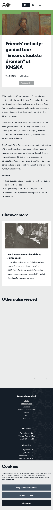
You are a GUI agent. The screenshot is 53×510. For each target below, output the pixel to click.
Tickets (26, 401)
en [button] (25, 5)
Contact (26, 418)
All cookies (26, 503)
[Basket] (34, 5)
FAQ (26, 415)
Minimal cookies (26, 495)
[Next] (46, 379)
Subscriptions (26, 404)
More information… (8, 479)
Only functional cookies (26, 487)
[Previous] (34, 379)
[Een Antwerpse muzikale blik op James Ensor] (26, 235)
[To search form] (41, 5)
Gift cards (26, 407)
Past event (25, 83)
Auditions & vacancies (26, 410)
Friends (26, 412)
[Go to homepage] (7, 4)
